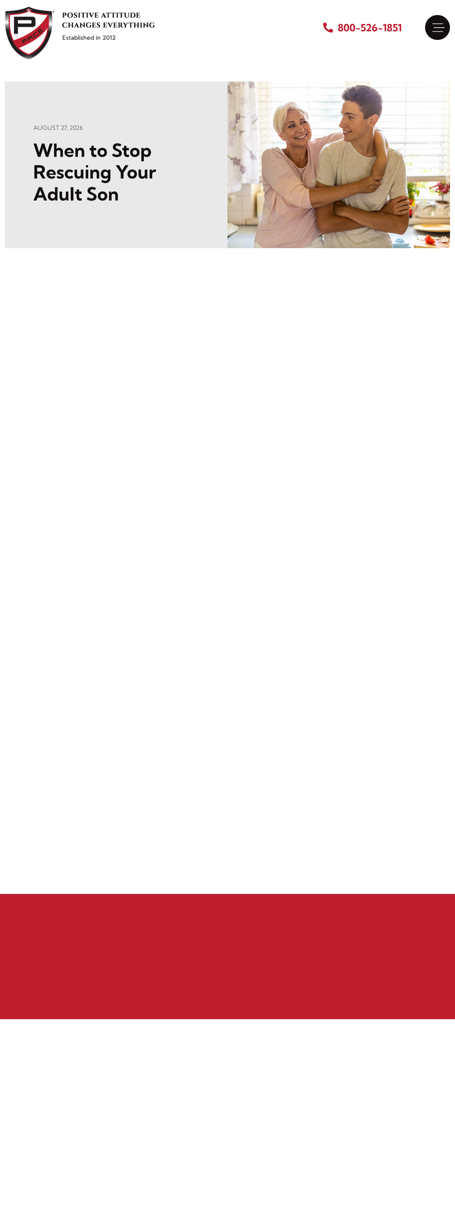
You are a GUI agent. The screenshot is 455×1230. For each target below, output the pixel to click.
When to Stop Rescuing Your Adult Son (94, 172)
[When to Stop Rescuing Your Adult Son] (339, 164)
